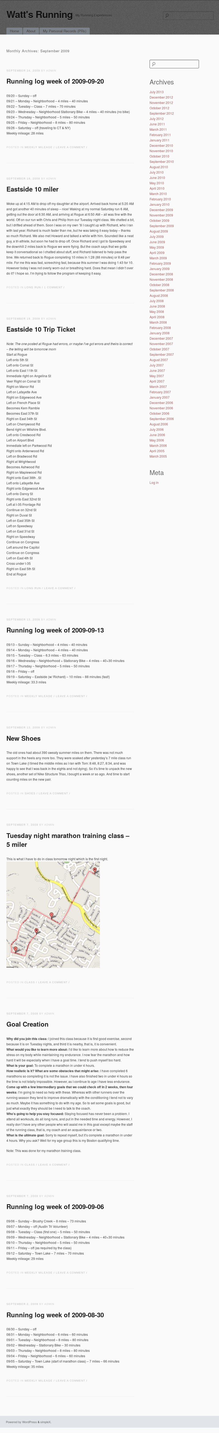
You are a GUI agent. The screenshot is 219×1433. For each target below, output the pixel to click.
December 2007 (161, 338)
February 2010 (160, 199)
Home (14, 30)
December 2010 (161, 145)
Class (30, 982)
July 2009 (157, 236)
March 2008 (158, 322)
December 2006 (161, 402)
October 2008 (159, 284)
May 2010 (157, 183)
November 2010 (161, 150)
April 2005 (157, 450)
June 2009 (157, 242)
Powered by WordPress (21, 1422)
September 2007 (162, 354)
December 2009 (161, 209)
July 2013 (157, 91)
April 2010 (157, 188)
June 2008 (157, 306)
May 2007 (157, 375)
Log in (154, 482)
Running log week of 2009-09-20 (55, 80)
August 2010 (159, 166)
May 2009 (157, 247)
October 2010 (159, 156)
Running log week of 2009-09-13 (55, 629)
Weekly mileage (39, 147)
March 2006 (158, 445)
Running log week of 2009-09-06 (55, 1206)
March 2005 (158, 456)
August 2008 (159, 295)
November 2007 (161, 343)
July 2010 (157, 172)
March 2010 (158, 193)
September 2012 (162, 113)
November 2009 (161, 215)
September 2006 (162, 418)
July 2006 (157, 429)
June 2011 (157, 124)
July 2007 (157, 365)
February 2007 (160, 392)
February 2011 (160, 134)
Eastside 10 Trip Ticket (40, 329)
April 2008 (157, 317)
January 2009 (160, 268)
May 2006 (157, 440)
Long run (33, 287)
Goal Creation (27, 1023)
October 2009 (159, 220)
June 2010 (157, 177)
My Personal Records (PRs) (64, 30)
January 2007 (160, 397)
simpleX (45, 1422)
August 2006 (159, 424)
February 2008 (160, 327)
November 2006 (161, 408)
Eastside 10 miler (32, 188)
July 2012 (157, 118)
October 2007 (159, 349)
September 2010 (162, 161)
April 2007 (157, 381)
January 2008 (160, 333)
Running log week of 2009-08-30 (55, 1314)
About (31, 30)
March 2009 (158, 258)
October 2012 (159, 108)
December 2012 (161, 97)
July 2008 (157, 300)
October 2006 (159, 413)
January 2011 (160, 140)
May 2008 (157, 311)
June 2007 (157, 370)
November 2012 (161, 102)
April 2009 (157, 252)
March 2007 (158, 386)
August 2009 (159, 231)
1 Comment (53, 287)
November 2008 (161, 279)
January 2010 (160, 204)
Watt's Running (39, 14)
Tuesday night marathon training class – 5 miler (67, 840)
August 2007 (159, 359)
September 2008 (162, 290)
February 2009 (160, 263)
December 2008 (161, 274)
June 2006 (157, 434)
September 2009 (162, 225)
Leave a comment (70, 147)
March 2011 (158, 129)
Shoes (30, 793)
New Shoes (23, 738)
